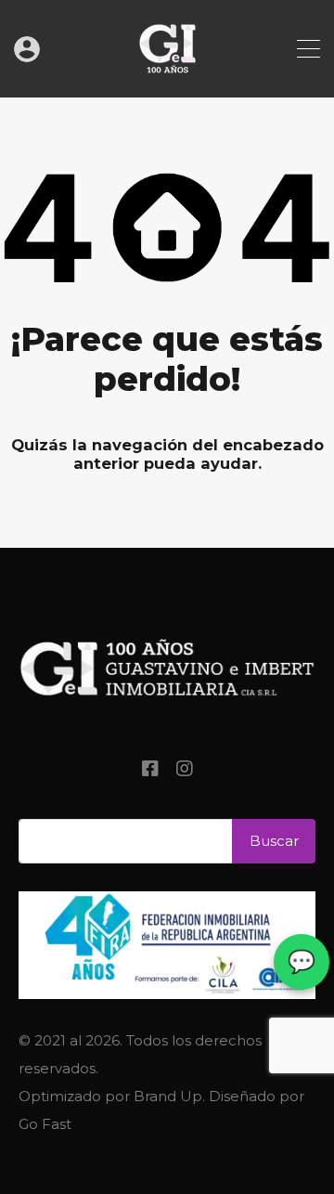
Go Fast (45, 1124)
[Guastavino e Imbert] (167, 75)
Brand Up (168, 1096)
